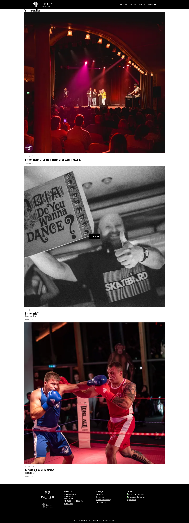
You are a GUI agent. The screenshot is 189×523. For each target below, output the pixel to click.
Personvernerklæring (103, 500)
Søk (140, 4)
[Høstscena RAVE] (94, 244)
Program (123, 4)
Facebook (140, 494)
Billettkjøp (99, 494)
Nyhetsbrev (131, 500)
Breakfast (112, 520)
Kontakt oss (100, 497)
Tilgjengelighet (101, 503)
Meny (150, 4)
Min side (133, 4)
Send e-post (68, 504)
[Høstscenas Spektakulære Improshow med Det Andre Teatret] (94, 89)
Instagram (141, 497)
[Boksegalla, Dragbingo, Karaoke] (94, 400)
